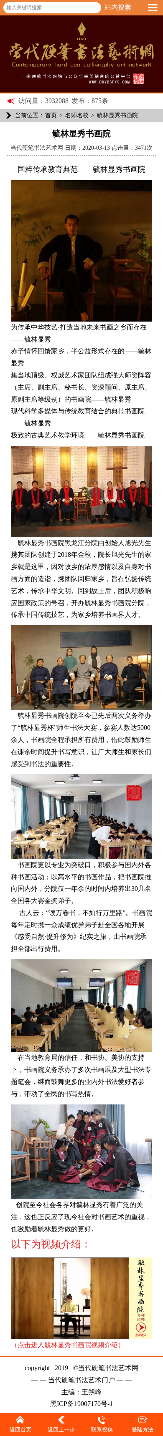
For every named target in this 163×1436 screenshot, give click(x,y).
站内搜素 (117, 7)
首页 (51, 115)
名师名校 (77, 115)
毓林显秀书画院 (117, 115)
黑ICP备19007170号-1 (81, 1403)
